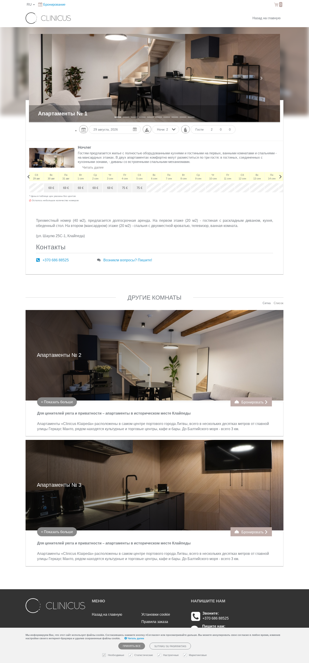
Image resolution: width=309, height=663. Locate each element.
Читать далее (92, 167)
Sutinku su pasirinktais (170, 646)
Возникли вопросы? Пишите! (127, 260)
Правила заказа (154, 622)
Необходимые (116, 655)
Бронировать (252, 402)
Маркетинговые (198, 655)
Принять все (131, 646)
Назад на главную (266, 18)
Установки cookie (155, 614)
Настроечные (171, 655)
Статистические (143, 655)
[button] (48, 78)
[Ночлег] (51, 158)
